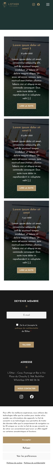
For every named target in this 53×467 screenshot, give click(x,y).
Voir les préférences (27, 456)
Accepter (26, 440)
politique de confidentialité (26, 328)
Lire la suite (27, 106)
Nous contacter (26, 389)
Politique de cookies (14, 463)
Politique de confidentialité (34, 463)
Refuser (26, 448)
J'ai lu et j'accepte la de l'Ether (26, 328)
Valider (26, 345)
